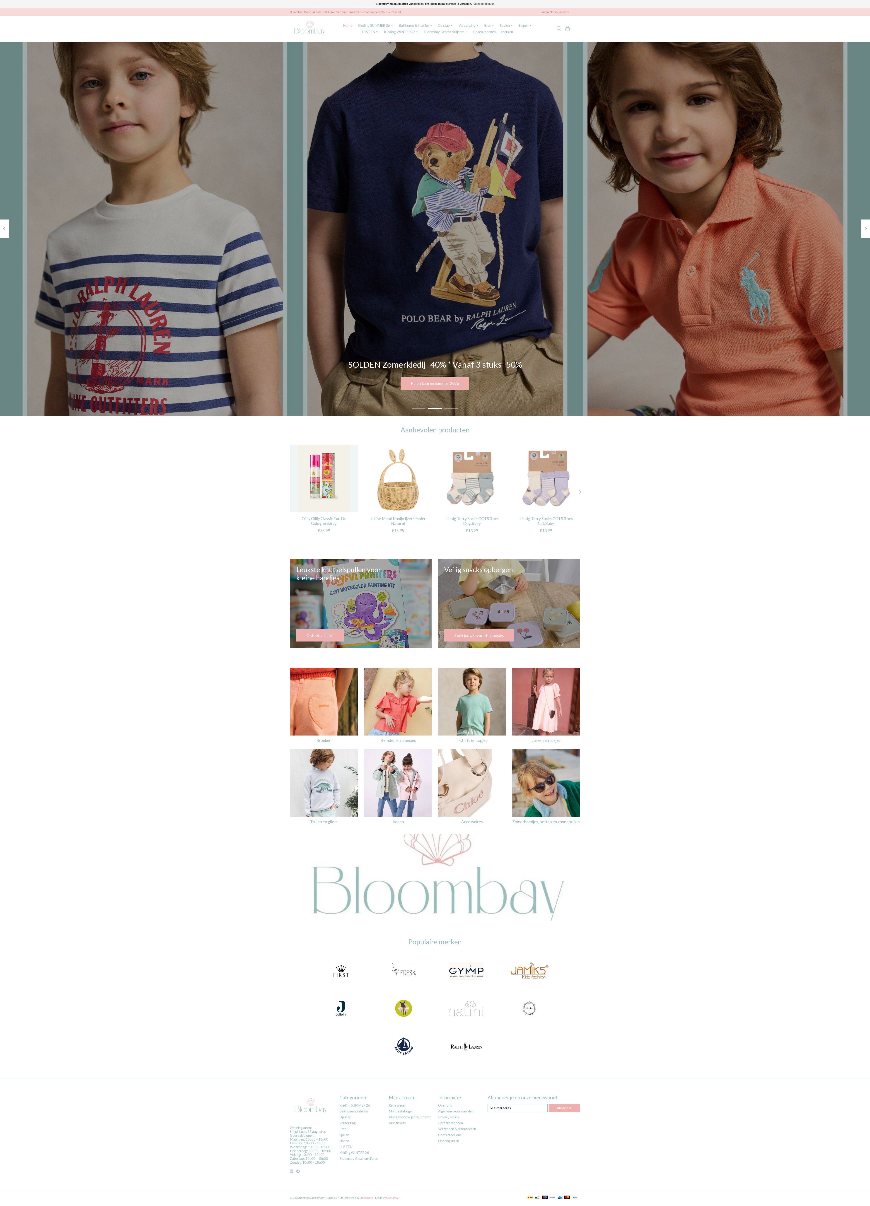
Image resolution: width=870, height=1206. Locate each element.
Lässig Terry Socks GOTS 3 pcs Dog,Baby (472, 521)
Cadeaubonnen (484, 32)
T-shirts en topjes (472, 740)
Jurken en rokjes (546, 740)
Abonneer (564, 1108)
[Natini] (466, 1009)
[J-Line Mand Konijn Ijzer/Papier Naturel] (398, 478)
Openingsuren (448, 1141)
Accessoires (472, 821)
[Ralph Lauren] (466, 1046)
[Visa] (575, 1198)
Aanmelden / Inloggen (556, 12)
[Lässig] (403, 1009)
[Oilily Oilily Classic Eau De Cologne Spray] (324, 478)
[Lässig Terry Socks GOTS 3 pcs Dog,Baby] (472, 478)
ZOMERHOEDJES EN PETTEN (435, 383)
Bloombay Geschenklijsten (358, 1158)
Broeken (323, 740)
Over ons (445, 1105)
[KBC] (560, 1198)
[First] (340, 971)
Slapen (344, 1141)
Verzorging (347, 1123)
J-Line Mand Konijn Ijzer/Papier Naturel (398, 521)
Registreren (397, 1105)
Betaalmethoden (450, 1123)
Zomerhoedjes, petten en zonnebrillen (546, 821)
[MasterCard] (567, 1198)
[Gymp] (466, 971)
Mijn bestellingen (401, 1111)
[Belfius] (552, 1198)
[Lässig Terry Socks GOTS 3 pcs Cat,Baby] (546, 478)
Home (347, 25)
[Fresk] (403, 971)
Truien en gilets (324, 821)
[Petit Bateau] (403, 1046)
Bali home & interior (353, 1111)
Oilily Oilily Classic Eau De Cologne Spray (324, 521)
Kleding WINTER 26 (354, 1153)
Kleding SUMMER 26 (354, 1105)
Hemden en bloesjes (398, 740)
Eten (342, 1129)
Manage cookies (484, 3)
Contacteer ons (450, 1135)
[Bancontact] (537, 1198)
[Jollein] (340, 1009)
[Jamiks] (529, 971)
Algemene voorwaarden (456, 1111)
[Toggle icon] (559, 28)
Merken (507, 32)
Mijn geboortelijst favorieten (410, 1117)
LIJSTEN (345, 1147)
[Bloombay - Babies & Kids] (310, 28)
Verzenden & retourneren (457, 1129)
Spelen (344, 1135)
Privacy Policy (448, 1117)
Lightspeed (366, 1197)
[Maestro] (545, 1198)
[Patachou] (529, 1009)
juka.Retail (392, 1197)
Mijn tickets (397, 1123)
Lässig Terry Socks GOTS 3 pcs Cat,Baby (546, 521)
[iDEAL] (530, 1198)
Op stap (345, 1117)
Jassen (398, 821)
